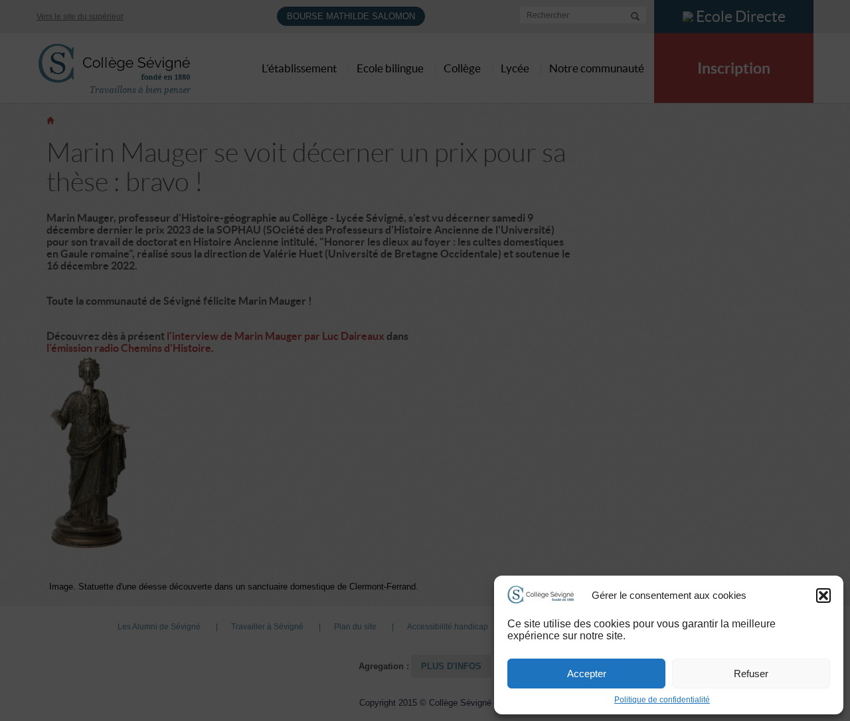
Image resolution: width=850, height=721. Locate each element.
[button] (823, 595)
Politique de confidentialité (662, 699)
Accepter (586, 673)
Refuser (751, 673)
